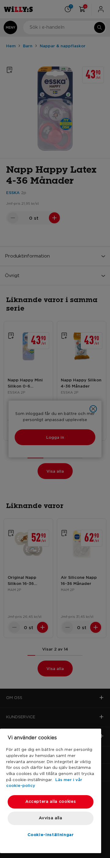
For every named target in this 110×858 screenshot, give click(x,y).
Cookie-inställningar (51, 834)
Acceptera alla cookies (50, 802)
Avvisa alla (50, 818)
